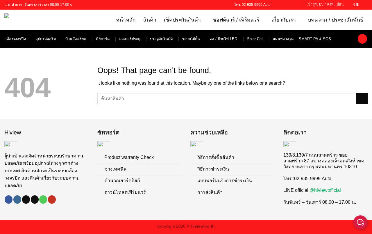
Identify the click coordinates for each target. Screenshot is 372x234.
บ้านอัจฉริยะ (75, 39)
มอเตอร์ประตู (129, 39)
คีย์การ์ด (103, 39)
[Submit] (362, 98)
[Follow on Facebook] (276, 5)
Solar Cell (255, 39)
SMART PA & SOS (315, 39)
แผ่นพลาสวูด (283, 39)
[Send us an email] (287, 5)
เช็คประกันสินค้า (182, 20)
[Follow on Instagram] (17, 199)
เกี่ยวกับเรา (283, 20)
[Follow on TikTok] (281, 5)
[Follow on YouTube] (298, 5)
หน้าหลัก (126, 20)
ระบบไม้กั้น (191, 39)
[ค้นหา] (362, 39)
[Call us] (292, 5)
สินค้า (149, 20)
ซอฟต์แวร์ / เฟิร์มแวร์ (236, 20)
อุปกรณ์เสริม (45, 39)
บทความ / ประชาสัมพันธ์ (335, 20)
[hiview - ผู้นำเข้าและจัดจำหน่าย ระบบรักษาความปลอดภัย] (29, 19)
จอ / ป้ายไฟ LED (223, 39)
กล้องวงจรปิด (15, 39)
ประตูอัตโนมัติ (161, 39)
